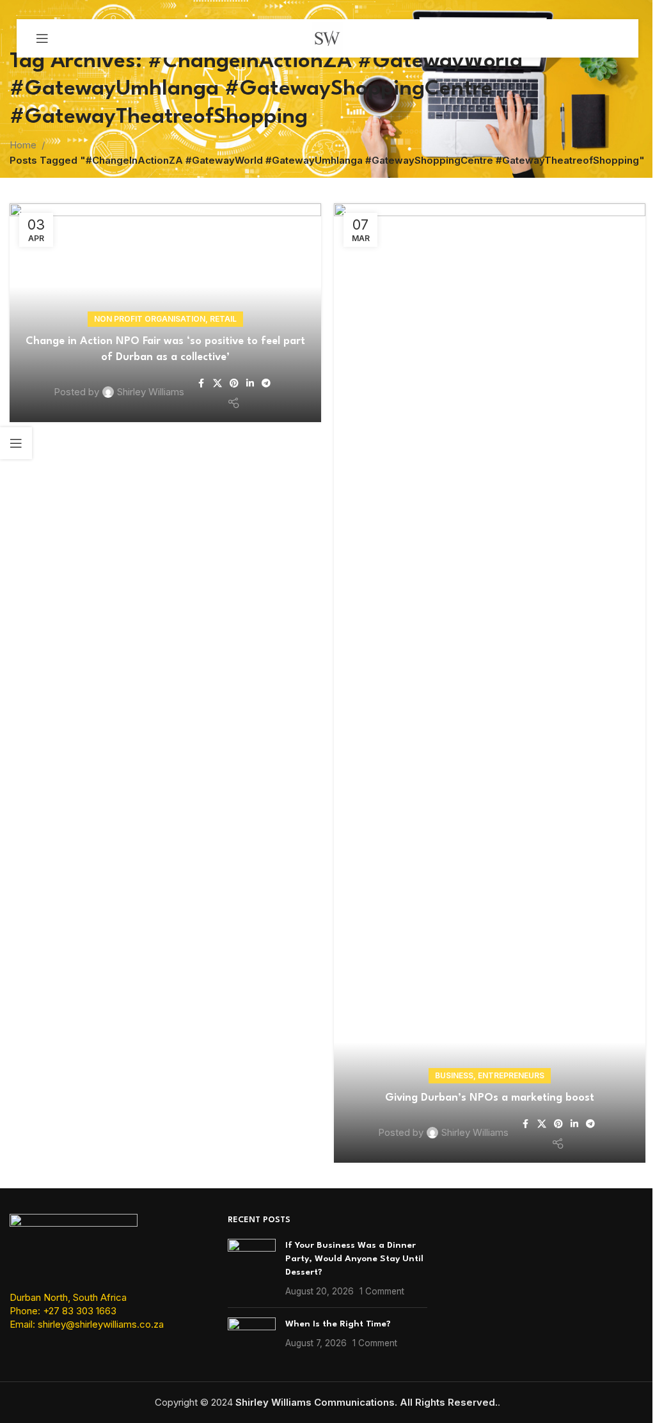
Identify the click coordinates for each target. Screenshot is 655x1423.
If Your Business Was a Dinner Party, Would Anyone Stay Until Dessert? (354, 1259)
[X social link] (217, 383)
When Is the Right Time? (338, 1323)
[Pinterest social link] (234, 383)
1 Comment (381, 1291)
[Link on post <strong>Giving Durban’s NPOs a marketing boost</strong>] (489, 683)
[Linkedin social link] (250, 383)
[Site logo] (327, 37)
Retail (223, 319)
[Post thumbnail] (252, 1268)
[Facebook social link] (201, 383)
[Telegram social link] (266, 383)
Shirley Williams (150, 392)
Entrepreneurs (511, 1075)
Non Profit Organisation (149, 319)
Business (454, 1075)
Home (23, 145)
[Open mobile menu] (42, 38)
